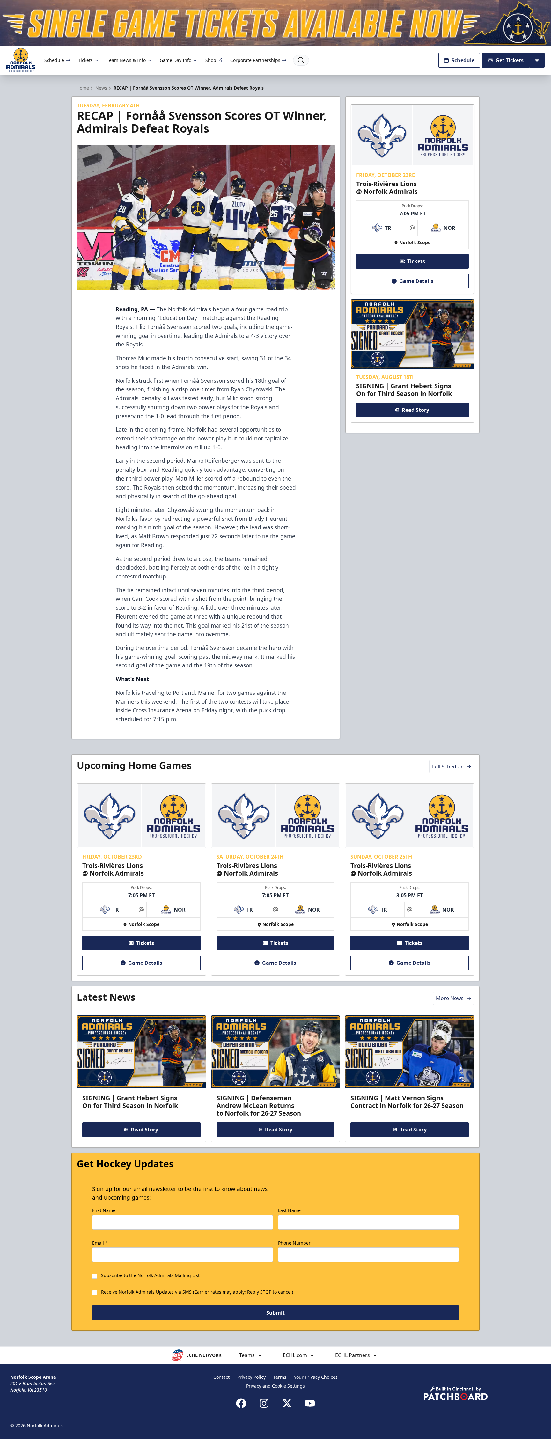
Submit (275, 1312)
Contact (221, 1377)
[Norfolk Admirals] (20, 60)
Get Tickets (510, 60)
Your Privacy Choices (316, 1377)
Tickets (85, 60)
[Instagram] (264, 1403)
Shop (210, 60)
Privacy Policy (251, 1377)
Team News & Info (126, 60)
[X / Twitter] (287, 1403)
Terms (279, 1377)
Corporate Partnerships (255, 60)
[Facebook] (241, 1403)
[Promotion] (275, 23)
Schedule (54, 60)
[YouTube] (310, 1403)
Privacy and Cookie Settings (275, 1386)
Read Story (415, 409)
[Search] (301, 60)
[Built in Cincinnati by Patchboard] (456, 1393)
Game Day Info (175, 60)
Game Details (416, 281)
